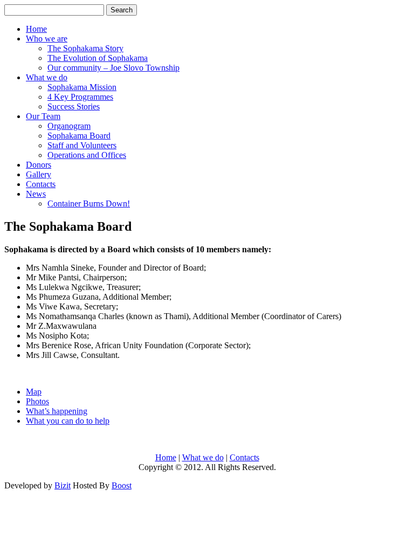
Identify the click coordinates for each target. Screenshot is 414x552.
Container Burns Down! (88, 203)
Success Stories (73, 106)
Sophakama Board (79, 135)
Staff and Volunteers (81, 145)
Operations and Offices (86, 155)
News (36, 193)
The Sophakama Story (85, 48)
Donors (38, 164)
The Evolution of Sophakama (97, 58)
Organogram (69, 125)
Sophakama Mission (81, 87)
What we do (46, 77)
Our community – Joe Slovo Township (113, 67)
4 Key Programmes (80, 96)
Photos (37, 401)
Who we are (46, 38)
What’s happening (56, 411)
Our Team (43, 116)
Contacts (41, 184)
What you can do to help (67, 420)
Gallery (38, 174)
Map (34, 391)
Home (36, 28)
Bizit (62, 485)
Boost (122, 485)
